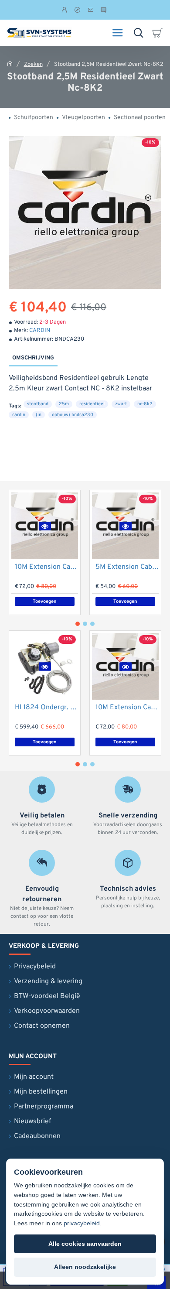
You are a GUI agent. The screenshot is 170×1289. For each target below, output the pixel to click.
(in (38, 415)
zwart (121, 404)
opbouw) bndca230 (72, 415)
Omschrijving (33, 358)
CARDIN (39, 330)
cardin (18, 415)
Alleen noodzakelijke (85, 1266)
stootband (37, 404)
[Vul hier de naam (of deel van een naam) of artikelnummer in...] (138, 33)
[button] (44, 526)
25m (64, 404)
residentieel (92, 404)
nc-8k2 (145, 404)
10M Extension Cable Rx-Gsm (46, 567)
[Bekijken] (159, 33)
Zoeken (33, 64)
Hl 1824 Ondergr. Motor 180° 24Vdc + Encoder (46, 707)
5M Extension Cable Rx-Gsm (127, 567)
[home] (10, 63)
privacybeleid (82, 1223)
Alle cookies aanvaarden (85, 1243)
